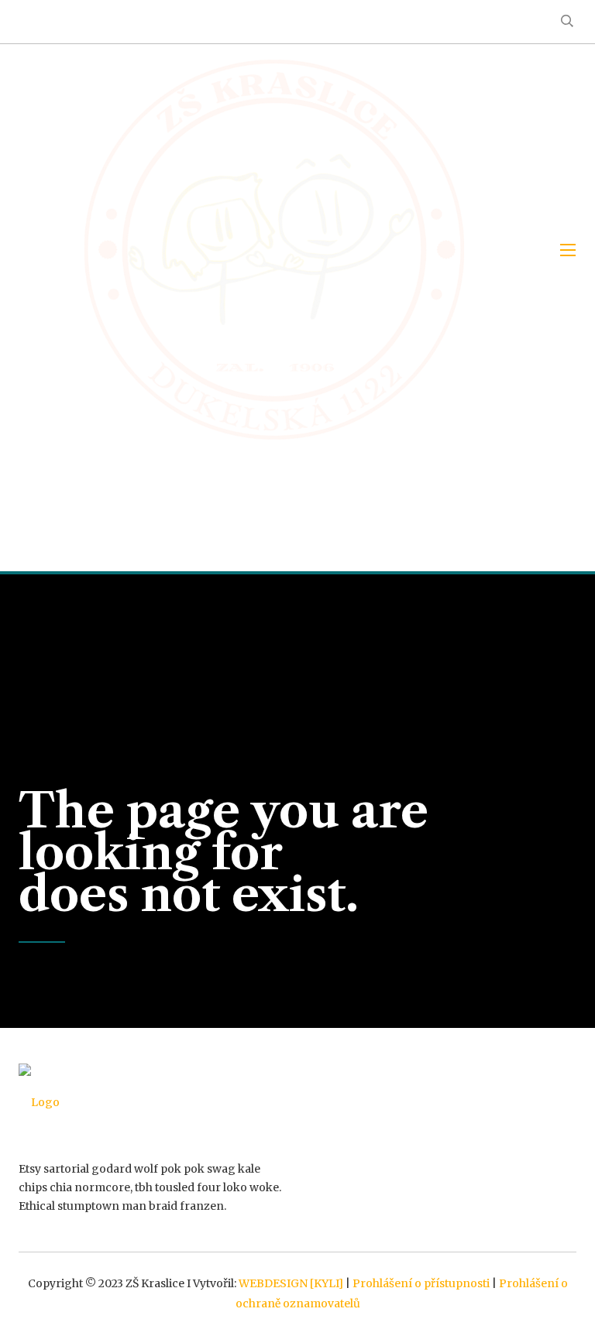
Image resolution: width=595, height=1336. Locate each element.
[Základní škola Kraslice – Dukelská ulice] (274, 249)
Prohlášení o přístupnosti (421, 1283)
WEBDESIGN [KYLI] (291, 1283)
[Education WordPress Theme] (152, 1102)
